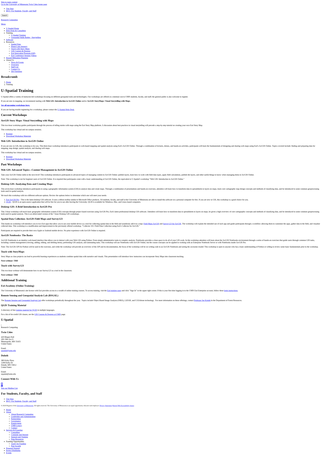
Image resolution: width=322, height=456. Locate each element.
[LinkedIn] (161, 386)
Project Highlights (13, 450)
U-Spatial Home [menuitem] (12, 28)
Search (4, 15)
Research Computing (9, 20)
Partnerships (16, 419)
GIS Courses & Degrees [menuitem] (20, 51)
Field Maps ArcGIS (151, 224)
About (8, 412)
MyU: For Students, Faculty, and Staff (21, 11)
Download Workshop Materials (18, 136)
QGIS (8, 202)
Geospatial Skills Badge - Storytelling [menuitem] (26, 37)
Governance (16, 421)
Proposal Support (13, 448)
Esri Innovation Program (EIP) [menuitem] (23, 53)
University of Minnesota (25, 406)
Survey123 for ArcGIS (172, 224)
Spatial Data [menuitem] (16, 44)
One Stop (10, 9)
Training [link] (9, 33)
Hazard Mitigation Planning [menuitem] (17, 58)
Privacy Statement (106, 406)
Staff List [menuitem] (14, 67)
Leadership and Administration (23, 416)
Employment (16, 423)
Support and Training (19, 437)
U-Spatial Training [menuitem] (18, 35)
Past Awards (16, 446)
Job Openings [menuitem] (16, 71)
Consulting (15, 432)
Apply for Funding (18, 444)
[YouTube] (161, 384)
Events (8, 453)
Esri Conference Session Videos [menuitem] (23, 55)
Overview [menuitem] (15, 65)
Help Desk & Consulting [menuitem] (16, 31)
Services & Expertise (14, 430)
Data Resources (17, 439)
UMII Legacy (16, 426)
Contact (14, 428)
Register (9, 134)
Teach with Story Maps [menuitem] (20, 49)
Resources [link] (10, 42)
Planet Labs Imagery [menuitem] (19, 46)
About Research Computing (22, 414)
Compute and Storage (19, 435)
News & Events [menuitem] (17, 62)
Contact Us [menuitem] (15, 69)
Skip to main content (9, 2)
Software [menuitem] (9, 40)
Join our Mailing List (9, 388)
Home (8, 82)
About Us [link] (10, 60)
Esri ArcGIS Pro (12, 200)
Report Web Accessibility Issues (123, 406)
